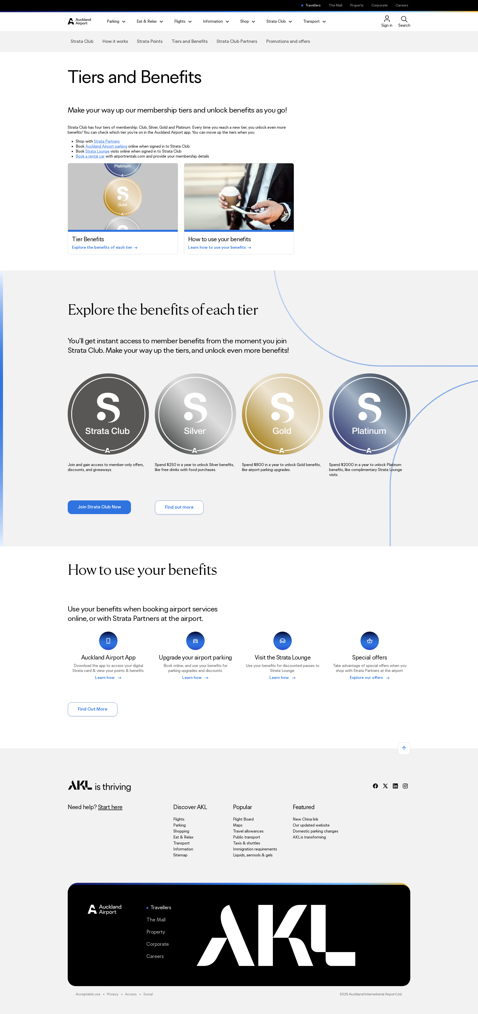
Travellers (313, 5)
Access (131, 994)
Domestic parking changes (315, 831)
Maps (237, 825)
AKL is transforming (315, 837)
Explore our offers (370, 677)
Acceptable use (88, 994)
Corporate (379, 5)
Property (356, 5)
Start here (110, 807)
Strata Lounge (97, 151)
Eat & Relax (183, 837)
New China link (315, 819)
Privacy (112, 994)
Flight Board (243, 819)
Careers (402, 5)
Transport (181, 843)
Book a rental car (90, 156)
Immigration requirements (255, 849)
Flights (178, 819)
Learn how (108, 677)
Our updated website (311, 825)
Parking (179, 825)
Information (183, 849)
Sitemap (180, 855)
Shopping (181, 831)
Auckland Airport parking (106, 146)
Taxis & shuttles (246, 843)
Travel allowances (248, 831)
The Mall (335, 5)
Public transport (246, 837)
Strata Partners (107, 141)
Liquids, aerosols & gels (253, 855)
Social (148, 994)
